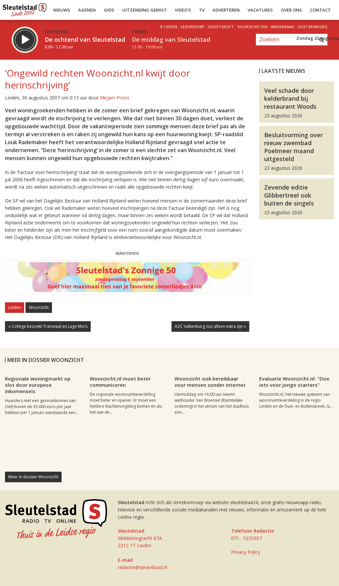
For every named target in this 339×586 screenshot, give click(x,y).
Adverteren (226, 10)
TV (202, 10)
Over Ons (291, 10)
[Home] (24, 8)
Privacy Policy (245, 552)
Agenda (87, 10)
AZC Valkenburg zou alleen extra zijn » (210, 326)
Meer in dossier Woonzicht (33, 477)
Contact (320, 10)
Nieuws (61, 10)
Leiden (14, 307)
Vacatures (260, 10)
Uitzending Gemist (144, 10)
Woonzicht (39, 307)
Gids (109, 10)
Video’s (183, 10)
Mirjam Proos (114, 97)
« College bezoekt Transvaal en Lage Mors (47, 326)
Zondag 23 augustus (317, 38)
